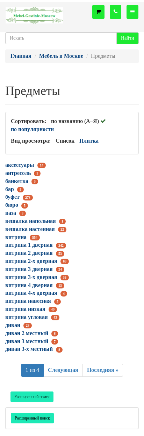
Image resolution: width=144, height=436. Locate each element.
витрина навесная (28, 301)
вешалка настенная (30, 229)
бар (9, 189)
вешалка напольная (30, 221)
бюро (11, 205)
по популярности (32, 129)
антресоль (18, 173)
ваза (10, 213)
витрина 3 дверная (29, 269)
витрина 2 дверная (29, 253)
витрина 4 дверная (29, 285)
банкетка (16, 181)
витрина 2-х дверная (31, 261)
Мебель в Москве (61, 56)
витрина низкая (25, 309)
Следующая (63, 370)
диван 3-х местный (29, 349)
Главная (20, 56)
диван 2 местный (26, 333)
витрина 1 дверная (29, 245)
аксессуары (19, 165)
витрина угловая (26, 317)
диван (12, 325)
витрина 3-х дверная (31, 277)
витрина (16, 237)
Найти (127, 38)
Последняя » (102, 370)
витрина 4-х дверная (31, 293)
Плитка (89, 141)
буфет (12, 197)
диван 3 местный (26, 341)
